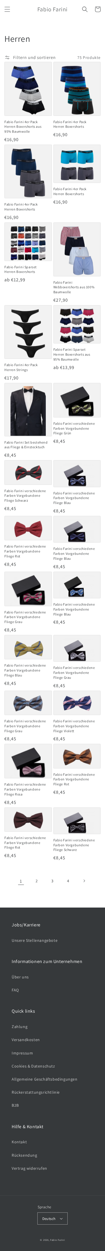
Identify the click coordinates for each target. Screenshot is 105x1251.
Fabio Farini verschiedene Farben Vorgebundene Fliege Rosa (25, 789)
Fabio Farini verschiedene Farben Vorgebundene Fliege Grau (25, 617)
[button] (7, 9)
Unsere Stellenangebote (34, 940)
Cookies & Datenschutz (33, 1066)
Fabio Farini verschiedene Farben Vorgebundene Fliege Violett (74, 726)
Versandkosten (26, 1039)
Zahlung (19, 1026)
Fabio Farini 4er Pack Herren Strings (21, 367)
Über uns (20, 977)
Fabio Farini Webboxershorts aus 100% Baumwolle (74, 287)
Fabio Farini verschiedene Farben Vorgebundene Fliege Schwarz (25, 496)
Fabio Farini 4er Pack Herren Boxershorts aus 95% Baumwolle (22, 127)
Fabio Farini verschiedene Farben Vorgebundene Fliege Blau (74, 498)
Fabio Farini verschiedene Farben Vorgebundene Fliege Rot (25, 551)
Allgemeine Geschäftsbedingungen (45, 1079)
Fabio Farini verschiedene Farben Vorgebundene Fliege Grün (74, 428)
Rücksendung (24, 1155)
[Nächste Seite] (84, 880)
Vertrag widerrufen (29, 1168)
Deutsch (49, 1218)
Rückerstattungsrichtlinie (36, 1092)
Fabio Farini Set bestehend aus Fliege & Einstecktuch (26, 444)
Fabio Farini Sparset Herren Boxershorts (20, 269)
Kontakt (19, 1141)
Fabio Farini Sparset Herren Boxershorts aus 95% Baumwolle (71, 354)
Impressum (22, 1053)
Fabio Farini (57, 1240)
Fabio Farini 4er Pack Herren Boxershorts (70, 124)
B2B (15, 1105)
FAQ (15, 990)
